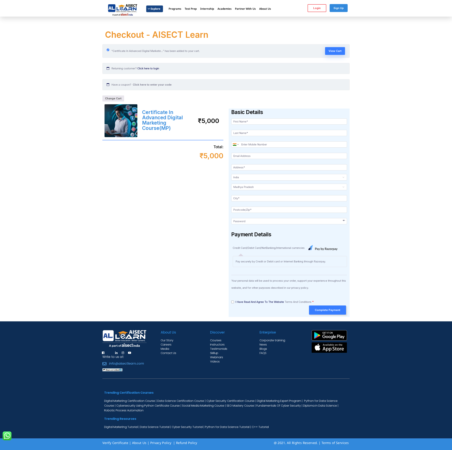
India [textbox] (236, 177)
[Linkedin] (116, 353)
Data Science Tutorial (155, 427)
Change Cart (113, 98)
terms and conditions (298, 302)
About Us (139, 443)
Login (317, 8)
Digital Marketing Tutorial (121, 427)
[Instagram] (123, 353)
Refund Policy (187, 443)
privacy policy (299, 287)
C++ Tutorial (260, 427)
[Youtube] (130, 353)
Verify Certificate (115, 443)
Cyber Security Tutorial (187, 427)
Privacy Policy (161, 443)
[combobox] (235, 144)
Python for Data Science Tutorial (227, 427)
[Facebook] (103, 353)
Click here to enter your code (152, 84)
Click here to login (148, 68)
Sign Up (339, 8)
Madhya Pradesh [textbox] (243, 187)
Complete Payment (327, 310)
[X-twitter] (110, 353)
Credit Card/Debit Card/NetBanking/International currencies (269, 248)
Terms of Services (335, 443)
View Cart (335, 51)
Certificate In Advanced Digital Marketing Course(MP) (162, 120)
